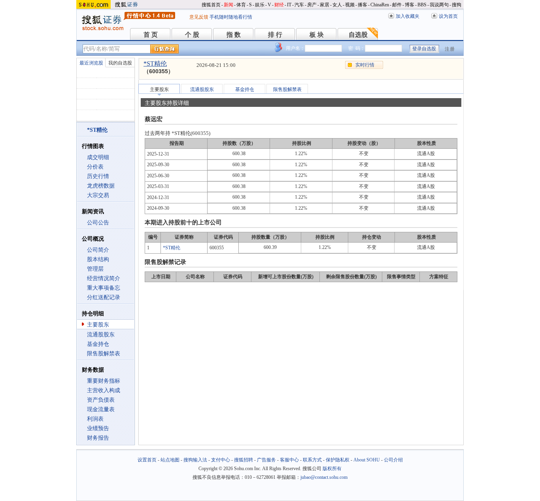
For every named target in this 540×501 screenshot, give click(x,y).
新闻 (228, 5)
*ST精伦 (155, 63)
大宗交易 (98, 195)
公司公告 (98, 223)
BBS (422, 5)
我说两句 (439, 5)
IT (289, 5)
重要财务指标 (103, 381)
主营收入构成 (103, 390)
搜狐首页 (211, 5)
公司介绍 (393, 460)
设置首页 (147, 460)
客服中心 (289, 460)
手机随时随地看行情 (231, 17)
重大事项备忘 (103, 288)
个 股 (192, 34)
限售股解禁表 (103, 354)
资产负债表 (101, 400)
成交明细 (98, 157)
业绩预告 (98, 428)
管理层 (95, 269)
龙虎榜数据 (101, 186)
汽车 (299, 5)
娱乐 (259, 5)
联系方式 (312, 460)
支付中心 (220, 460)
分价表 (95, 167)
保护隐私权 (337, 460)
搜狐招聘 (243, 460)
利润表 (95, 419)
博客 (409, 5)
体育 (241, 5)
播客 (362, 5)
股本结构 (98, 259)
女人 (337, 5)
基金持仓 (98, 344)
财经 (279, 5)
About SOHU (366, 460)
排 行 (275, 34)
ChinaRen (379, 5)
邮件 (397, 5)
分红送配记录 (103, 297)
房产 (312, 5)
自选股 (358, 34)
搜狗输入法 (195, 460)
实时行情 (364, 65)
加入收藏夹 (407, 16)
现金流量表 (101, 409)
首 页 (150, 34)
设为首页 (448, 16)
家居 (324, 5)
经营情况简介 (103, 278)
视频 (350, 5)
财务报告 (98, 438)
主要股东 (98, 325)
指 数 (234, 34)
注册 (450, 49)
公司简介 (98, 250)
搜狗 (456, 5)
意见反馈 (198, 17)
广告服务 (266, 460)
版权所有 (332, 468)
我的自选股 (120, 63)
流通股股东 (101, 335)
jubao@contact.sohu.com (323, 477)
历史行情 (98, 176)
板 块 (317, 34)
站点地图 (169, 460)
